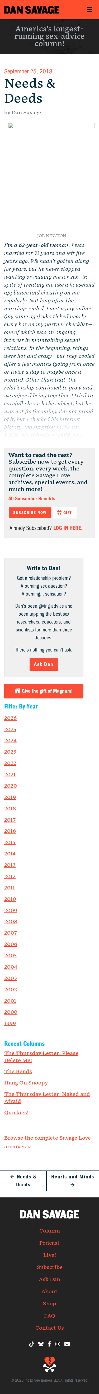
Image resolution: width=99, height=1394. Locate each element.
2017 (10, 820)
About (49, 1291)
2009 (10, 910)
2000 (10, 1012)
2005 (10, 956)
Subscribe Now (29, 512)
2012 (10, 876)
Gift (67, 512)
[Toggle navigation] (89, 9)
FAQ (49, 1316)
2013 (10, 865)
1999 (10, 1023)
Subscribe (50, 1267)
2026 (10, 718)
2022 (10, 763)
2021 (10, 775)
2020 (10, 786)
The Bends (18, 1071)
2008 (10, 922)
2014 (10, 854)
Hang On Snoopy (26, 1083)
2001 (10, 1001)
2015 (10, 842)
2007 (10, 933)
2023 (10, 752)
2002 (10, 990)
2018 (10, 809)
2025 (10, 729)
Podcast (49, 1243)
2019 (10, 797)
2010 (10, 899)
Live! (49, 1255)
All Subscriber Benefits (31, 499)
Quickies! (16, 1113)
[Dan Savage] (31, 9)
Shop (49, 1304)
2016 (10, 831)
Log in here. (67, 528)
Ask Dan (44, 664)
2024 (10, 741)
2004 (10, 967)
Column (49, 1231)
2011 (9, 888)
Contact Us (49, 1328)
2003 (10, 978)
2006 (10, 944)
